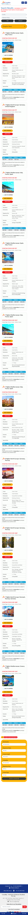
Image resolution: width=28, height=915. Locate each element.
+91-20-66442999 (17, 886)
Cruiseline (5, 760)
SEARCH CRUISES (13, 778)
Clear (8, 20)
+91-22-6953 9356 (20, 890)
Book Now (7, 62)
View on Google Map (14, 901)
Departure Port (7, 766)
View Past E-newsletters (14, 909)
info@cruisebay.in (15, 887)
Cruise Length (6, 754)
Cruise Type (6, 772)
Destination (6, 742)
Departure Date (7, 748)
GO (24, 906)
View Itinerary (7, 58)
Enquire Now (16, 97)
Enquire (14, 913)
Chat (25, 913)
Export (21, 20)
